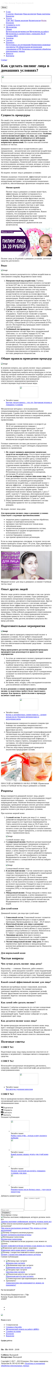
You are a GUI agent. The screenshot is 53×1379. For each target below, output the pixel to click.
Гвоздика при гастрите (15, 1272)
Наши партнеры (43, 14)
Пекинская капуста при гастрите (20, 1276)
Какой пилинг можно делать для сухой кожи (29, 1154)
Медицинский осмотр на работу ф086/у (22, 1329)
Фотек (43, 20)
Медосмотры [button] (11, 27)
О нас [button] (8, 12)
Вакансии (10, 16)
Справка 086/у (12, 36)
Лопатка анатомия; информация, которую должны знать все (26, 1221)
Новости (9, 53)
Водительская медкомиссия (17, 31)
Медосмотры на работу (39, 31)
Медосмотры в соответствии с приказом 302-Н (25, 34)
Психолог (10, 23)
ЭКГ (12, 20)
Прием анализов (21, 20)
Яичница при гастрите (15, 1263)
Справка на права (13, 1331)
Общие (9, 29)
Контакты (10, 56)
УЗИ (8, 20)
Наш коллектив (29, 14)
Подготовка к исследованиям (18, 45)
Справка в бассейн (14, 1327)
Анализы (10, 38)
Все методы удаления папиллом (19, 1089)
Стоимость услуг (13, 25)
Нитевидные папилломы (11, 1239)
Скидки (9, 40)
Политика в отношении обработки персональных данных (23, 1364)
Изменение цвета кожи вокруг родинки (17, 1250)
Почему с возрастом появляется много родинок (21, 1254)
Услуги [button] (9, 18)
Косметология (35, 20)
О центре (10, 14)
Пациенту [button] (10, 42)
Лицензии (18, 14)
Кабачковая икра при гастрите (18, 1267)
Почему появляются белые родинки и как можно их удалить (26, 1246)
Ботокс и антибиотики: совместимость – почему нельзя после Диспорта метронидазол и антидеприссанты (26, 717)
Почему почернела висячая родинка (16, 1235)
